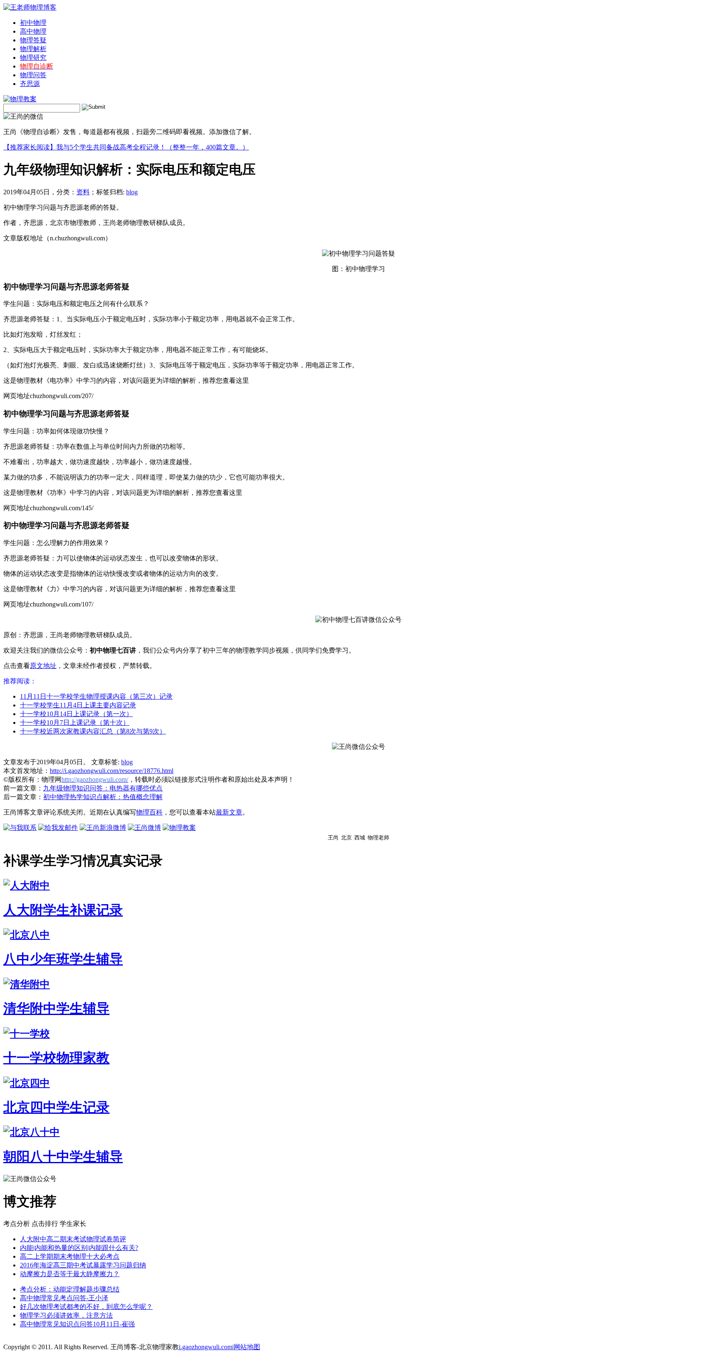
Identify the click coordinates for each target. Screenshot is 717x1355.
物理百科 (149, 812)
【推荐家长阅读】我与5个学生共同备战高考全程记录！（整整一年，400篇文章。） (126, 147)
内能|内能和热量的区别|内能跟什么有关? (79, 1247)
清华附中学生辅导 (56, 1008)
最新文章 (229, 812)
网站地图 (247, 1346)
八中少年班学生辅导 (63, 958)
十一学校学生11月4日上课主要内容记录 (78, 705)
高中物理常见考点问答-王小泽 (64, 1297)
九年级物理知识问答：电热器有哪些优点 (103, 788)
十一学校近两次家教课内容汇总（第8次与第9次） (93, 731)
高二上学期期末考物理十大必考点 (70, 1256)
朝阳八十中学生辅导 (63, 1156)
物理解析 (33, 48)
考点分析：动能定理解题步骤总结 (70, 1289)
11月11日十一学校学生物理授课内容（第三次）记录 (96, 696)
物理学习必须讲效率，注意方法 (66, 1315)
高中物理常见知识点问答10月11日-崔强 (77, 1324)
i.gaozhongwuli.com (205, 1346)
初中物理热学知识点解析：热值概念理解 (103, 796)
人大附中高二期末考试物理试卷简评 (73, 1238)
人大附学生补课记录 (63, 910)
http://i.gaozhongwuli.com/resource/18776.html (111, 770)
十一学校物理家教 (56, 1057)
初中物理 (33, 22)
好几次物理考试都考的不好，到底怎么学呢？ (86, 1306)
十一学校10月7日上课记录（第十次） (74, 722)
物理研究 (33, 57)
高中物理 (33, 31)
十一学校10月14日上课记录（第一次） (76, 713)
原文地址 (43, 665)
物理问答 (33, 74)
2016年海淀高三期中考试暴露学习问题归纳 (83, 1265)
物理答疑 (33, 40)
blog (132, 192)
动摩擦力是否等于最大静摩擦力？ (70, 1273)
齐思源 (30, 83)
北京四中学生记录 (56, 1107)
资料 (83, 192)
